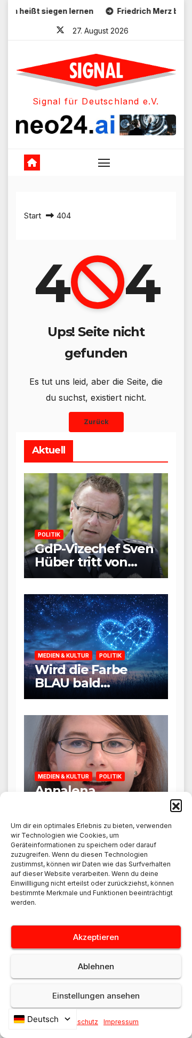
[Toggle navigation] (104, 162)
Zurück (96, 422)
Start (32, 215)
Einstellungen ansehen (96, 996)
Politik (49, 534)
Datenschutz (78, 1022)
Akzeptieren (96, 937)
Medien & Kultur (63, 655)
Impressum (121, 1022)
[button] (176, 805)
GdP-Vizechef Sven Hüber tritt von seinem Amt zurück (96, 562)
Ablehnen (96, 966)
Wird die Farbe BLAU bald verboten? (81, 683)
